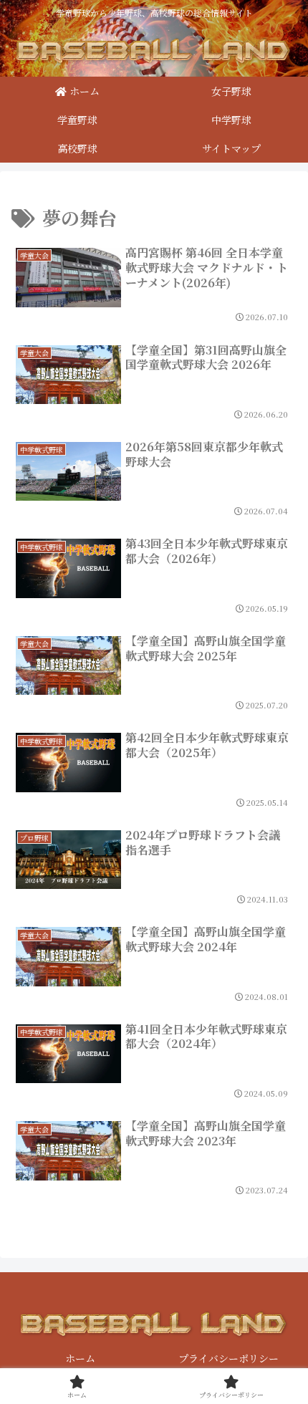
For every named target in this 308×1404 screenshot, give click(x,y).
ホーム (80, 1358)
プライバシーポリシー (228, 1358)
